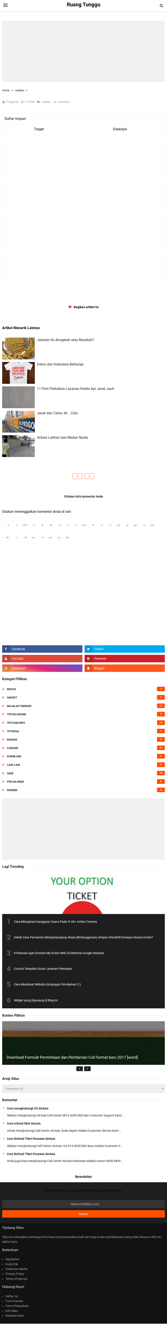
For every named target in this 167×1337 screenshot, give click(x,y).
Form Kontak (14, 1301)
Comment (64, 102)
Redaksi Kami (14, 1315)
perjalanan (15, 781)
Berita (11, 689)
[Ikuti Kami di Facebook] (42, 649)
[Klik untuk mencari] (161, 5)
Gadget (12, 697)
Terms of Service (16, 1279)
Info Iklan (11, 1311)
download (14, 756)
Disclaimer (12, 1259)
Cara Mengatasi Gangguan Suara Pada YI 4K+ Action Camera (55, 921)
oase (10, 773)
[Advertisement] (83, 51)
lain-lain (13, 764)
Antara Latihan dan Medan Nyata (62, 437)
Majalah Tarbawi (19, 706)
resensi (12, 790)
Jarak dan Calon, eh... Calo (57, 413)
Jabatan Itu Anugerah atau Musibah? (65, 340)
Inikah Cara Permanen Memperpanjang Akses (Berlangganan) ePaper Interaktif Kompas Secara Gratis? (83, 937)
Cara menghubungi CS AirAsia (27, 1108)
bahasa (12, 739)
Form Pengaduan (17, 1306)
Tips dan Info (16, 722)
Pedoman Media (16, 1269)
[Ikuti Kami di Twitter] (125, 649)
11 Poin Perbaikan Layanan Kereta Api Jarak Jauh (75, 389)
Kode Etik (11, 1264)
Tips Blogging (16, 714)
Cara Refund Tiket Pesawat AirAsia (31, 1138)
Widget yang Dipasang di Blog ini (36, 1000)
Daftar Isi (11, 1296)
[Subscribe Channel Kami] (42, 658)
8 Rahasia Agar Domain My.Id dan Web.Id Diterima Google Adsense (59, 953)
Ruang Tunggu (83, 1330)
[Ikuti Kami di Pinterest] (125, 658)
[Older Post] (89, 476)
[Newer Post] (77, 476)
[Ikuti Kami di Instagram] (42, 668)
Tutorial (13, 731)
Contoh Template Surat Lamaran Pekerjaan (43, 968)
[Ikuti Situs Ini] (125, 668)
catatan (47, 102)
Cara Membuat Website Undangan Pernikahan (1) (47, 984)
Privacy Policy (14, 1274)
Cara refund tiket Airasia (24, 1123)
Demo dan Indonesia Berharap (60, 364)
